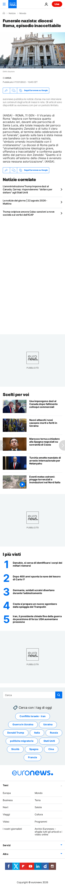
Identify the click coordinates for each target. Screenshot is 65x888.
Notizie (12, 13)
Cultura (39, 814)
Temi (5, 785)
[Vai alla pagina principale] (12, 4)
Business (8, 800)
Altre (5, 854)
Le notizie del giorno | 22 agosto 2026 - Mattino (25, 202)
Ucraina (48, 724)
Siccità (15, 749)
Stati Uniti (49, 740)
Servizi (7, 845)
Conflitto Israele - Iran (33, 716)
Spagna (33, 749)
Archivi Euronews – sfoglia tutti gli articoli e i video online (48, 831)
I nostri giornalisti (12, 828)
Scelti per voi (16, 394)
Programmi (41, 821)
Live (57, 4)
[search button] (58, 695)
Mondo (22, 13)
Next (5, 807)
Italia (37, 732)
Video (6, 821)
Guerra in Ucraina (22, 724)
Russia (54, 732)
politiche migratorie (21, 740)
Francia (32, 757)
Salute (38, 807)
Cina (51, 749)
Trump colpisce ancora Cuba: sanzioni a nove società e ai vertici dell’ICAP (28, 213)
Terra (38, 800)
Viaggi (6, 814)
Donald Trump (15, 732)
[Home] (4, 13)
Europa (7, 792)
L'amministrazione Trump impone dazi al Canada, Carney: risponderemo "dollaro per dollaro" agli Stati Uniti (27, 189)
